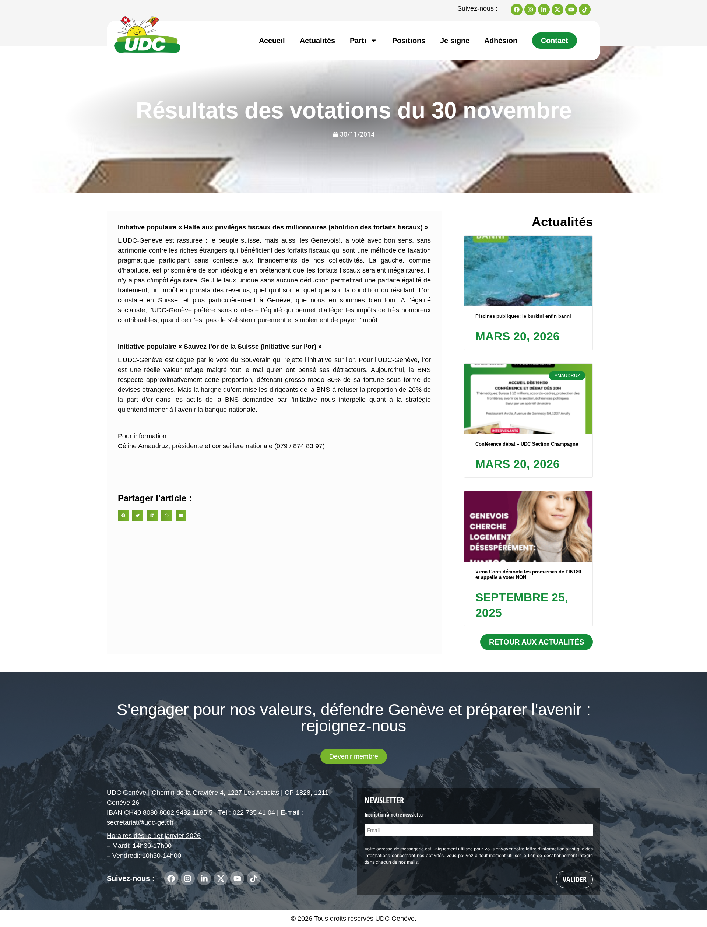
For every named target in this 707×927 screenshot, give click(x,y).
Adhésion (500, 40)
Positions (408, 40)
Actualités (317, 40)
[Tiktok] (585, 9)
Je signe (454, 40)
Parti (358, 40)
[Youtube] (571, 9)
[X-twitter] (557, 9)
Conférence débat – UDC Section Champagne (526, 444)
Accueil (272, 40)
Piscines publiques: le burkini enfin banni (523, 316)
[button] (123, 515)
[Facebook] (517, 9)
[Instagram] (530, 9)
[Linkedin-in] (544, 9)
